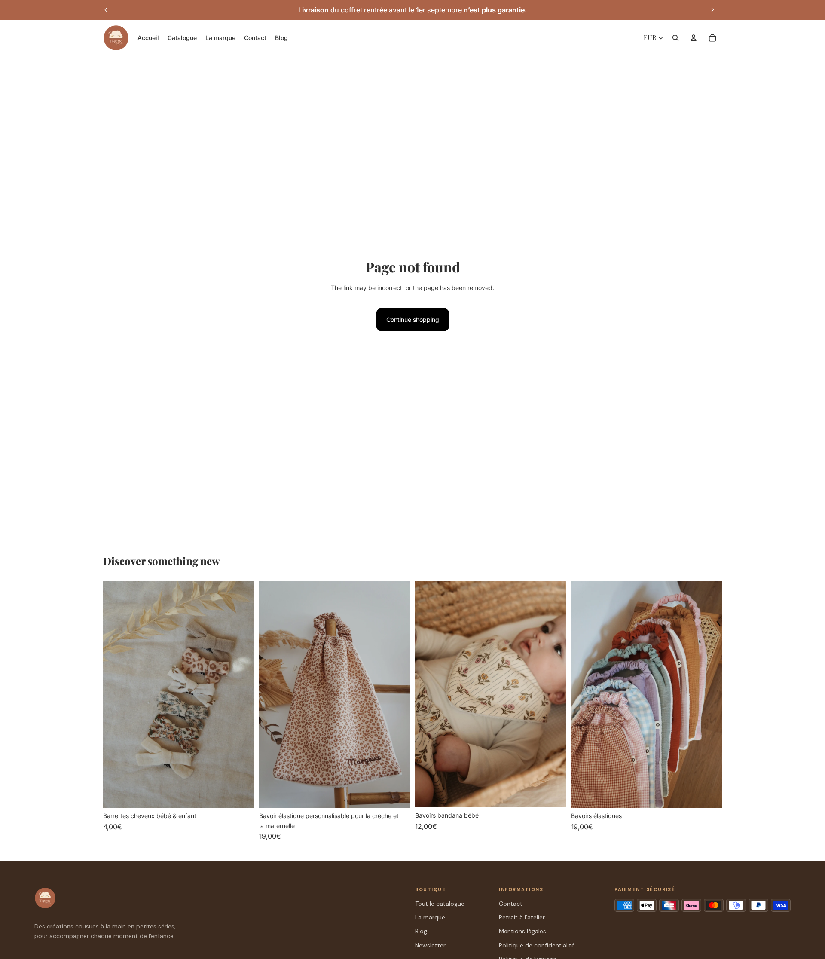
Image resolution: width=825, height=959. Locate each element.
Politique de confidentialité (537, 945)
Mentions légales (522, 931)
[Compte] (693, 37)
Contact (510, 903)
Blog (421, 931)
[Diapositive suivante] (712, 9)
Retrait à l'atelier (522, 917)
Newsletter (430, 945)
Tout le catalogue (439, 903)
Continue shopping (412, 319)
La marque (430, 917)
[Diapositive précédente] (106, 9)
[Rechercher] (675, 37)
